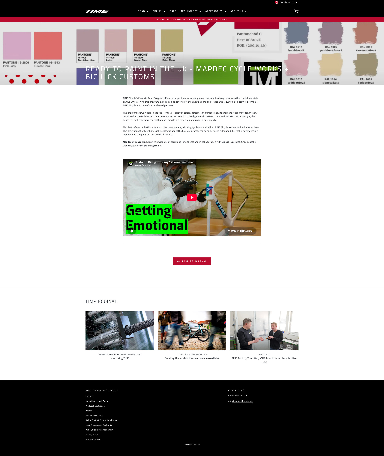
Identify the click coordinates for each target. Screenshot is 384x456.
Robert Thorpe (113, 354)
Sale (173, 11)
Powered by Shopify (192, 444)
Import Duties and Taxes (97, 401)
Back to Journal (194, 261)
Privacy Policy (92, 434)
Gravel (158, 11)
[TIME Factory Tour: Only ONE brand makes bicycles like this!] (264, 330)
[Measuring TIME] (120, 330)
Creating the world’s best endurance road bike (192, 358)
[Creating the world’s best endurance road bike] (192, 330)
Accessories (214, 11)
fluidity (180, 354)
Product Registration (95, 405)
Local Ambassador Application (99, 425)
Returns (89, 410)
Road (142, 11)
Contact (89, 396)
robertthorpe (190, 354)
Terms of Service (93, 439)
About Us (237, 11)
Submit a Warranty (94, 415)
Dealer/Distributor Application (99, 429)
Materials (102, 354)
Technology (190, 11)
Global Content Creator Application (101, 420)
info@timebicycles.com (242, 401)
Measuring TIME (120, 358)
